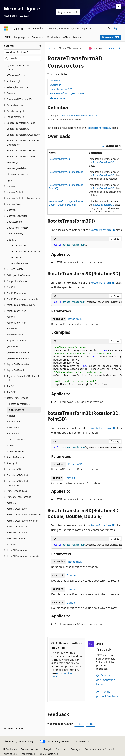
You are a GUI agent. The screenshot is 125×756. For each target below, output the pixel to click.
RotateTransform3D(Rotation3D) (67, 93)
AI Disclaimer (10, 749)
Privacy (75, 749)
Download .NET (110, 37)
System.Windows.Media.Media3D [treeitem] (20, 67)
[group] (86, 302)
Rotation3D (75, 319)
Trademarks (27, 753)
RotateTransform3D (99, 128)
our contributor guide (63, 674)
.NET (58, 48)
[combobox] (22, 52)
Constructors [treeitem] (16, 409)
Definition (55, 80)
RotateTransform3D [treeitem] (19, 403)
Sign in (117, 28)
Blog (46, 749)
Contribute (61, 749)
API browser (71, 48)
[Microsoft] (6, 28)
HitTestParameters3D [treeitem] (18, 174)
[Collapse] (40, 45)
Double (71, 575)
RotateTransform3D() (61, 89)
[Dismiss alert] (118, 6)
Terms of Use (10, 753)
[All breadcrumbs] (50, 48)
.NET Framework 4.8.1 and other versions (79, 262)
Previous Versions (30, 749)
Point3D (70, 478)
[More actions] (119, 48)
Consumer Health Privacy (98, 749)
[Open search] (109, 28)
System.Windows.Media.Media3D (80, 115)
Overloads (55, 84)
